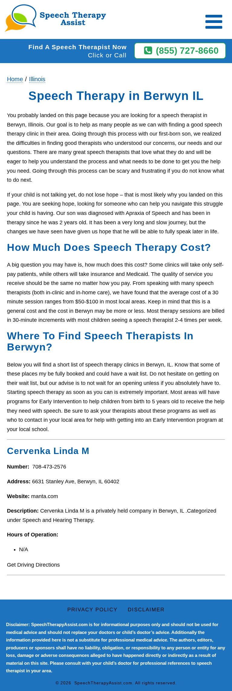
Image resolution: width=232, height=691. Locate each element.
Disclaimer (146, 610)
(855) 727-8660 (187, 51)
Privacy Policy (92, 610)
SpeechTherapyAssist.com (103, 682)
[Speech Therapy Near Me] (54, 18)
